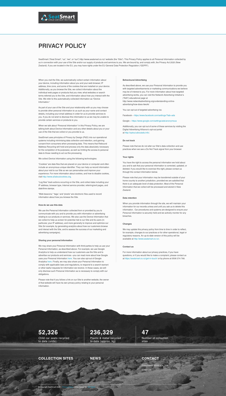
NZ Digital (91, 387)
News (95, 358)
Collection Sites (55, 358)
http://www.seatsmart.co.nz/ (146, 238)
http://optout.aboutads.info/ (137, 132)
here (70, 258)
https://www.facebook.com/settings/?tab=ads (154, 115)
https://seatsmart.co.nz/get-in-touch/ (141, 258)
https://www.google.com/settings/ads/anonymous (154, 120)
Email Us (146, 369)
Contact (150, 358)
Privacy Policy (67, 387)
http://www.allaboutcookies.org (57, 176)
